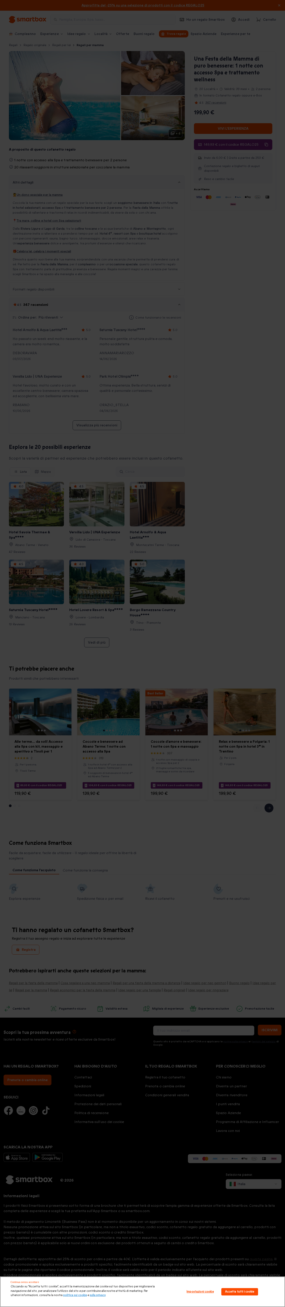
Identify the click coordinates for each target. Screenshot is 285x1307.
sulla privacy (98, 1295)
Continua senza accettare (24, 1282)
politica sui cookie (75, 1295)
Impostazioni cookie (200, 1292)
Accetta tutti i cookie (239, 1292)
